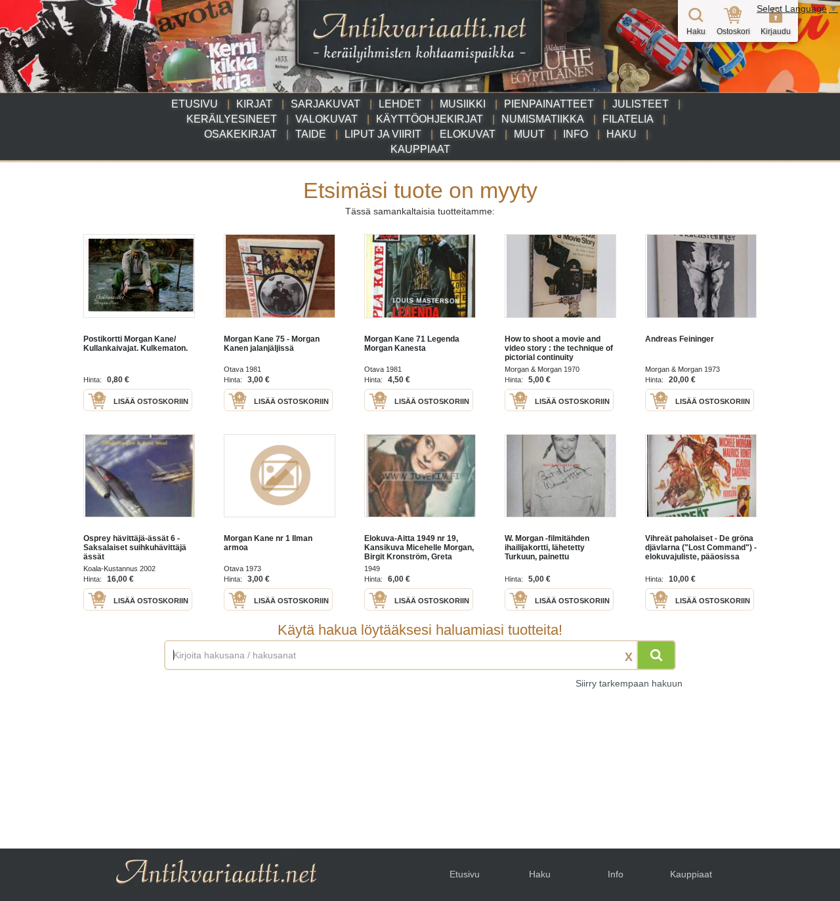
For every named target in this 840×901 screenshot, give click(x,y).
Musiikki (463, 104)
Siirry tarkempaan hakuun (629, 683)
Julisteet (640, 104)
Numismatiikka (542, 119)
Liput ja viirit (383, 134)
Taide (310, 134)
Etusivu (194, 104)
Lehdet (400, 104)
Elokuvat (467, 134)
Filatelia (628, 119)
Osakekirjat (240, 134)
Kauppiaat (420, 149)
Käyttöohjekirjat (429, 119)
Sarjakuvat (325, 104)
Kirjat (254, 104)
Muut (529, 134)
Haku (621, 134)
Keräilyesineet (231, 119)
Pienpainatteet (549, 104)
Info (575, 134)
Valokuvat (326, 119)
